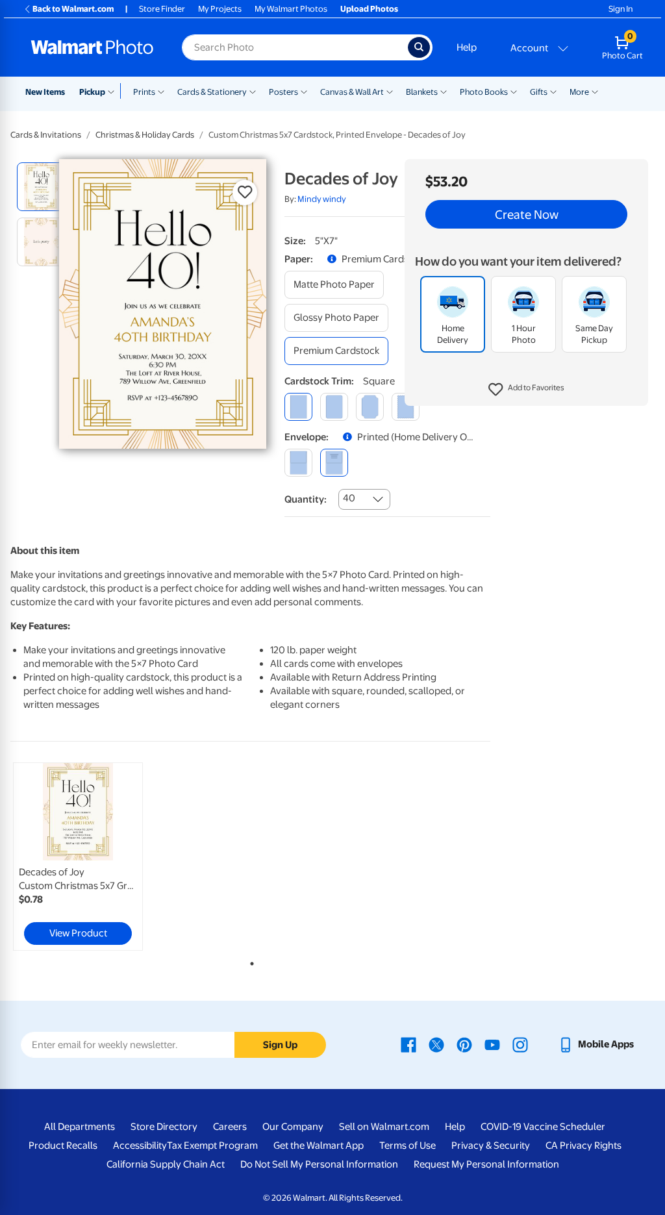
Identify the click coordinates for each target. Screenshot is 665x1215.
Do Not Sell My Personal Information (319, 1164)
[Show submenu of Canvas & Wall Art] (390, 91)
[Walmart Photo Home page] (92, 47)
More (579, 92)
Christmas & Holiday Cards (144, 135)
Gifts (538, 92)
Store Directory (164, 1127)
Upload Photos (369, 9)
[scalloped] (406, 407)
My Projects (220, 9)
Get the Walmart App (318, 1145)
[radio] (41, 186)
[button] (526, 390)
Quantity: (305, 499)
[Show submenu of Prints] (161, 91)
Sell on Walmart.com (384, 1127)
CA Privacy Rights (583, 1145)
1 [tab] (249, 961)
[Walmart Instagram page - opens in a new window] (520, 1044)
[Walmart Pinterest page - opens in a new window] (464, 1044)
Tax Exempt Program (212, 1145)
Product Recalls (63, 1145)
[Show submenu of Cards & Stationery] (253, 91)
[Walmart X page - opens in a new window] (436, 1044)
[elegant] (370, 407)
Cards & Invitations (45, 135)
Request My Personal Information (486, 1164)
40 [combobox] (349, 498)
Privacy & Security (490, 1145)
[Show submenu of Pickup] (114, 91)
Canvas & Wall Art (352, 92)
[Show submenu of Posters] (304, 91)
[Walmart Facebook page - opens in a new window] (408, 1044)
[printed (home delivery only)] (334, 463)
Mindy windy (321, 199)
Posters (283, 92)
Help (467, 47)
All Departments (79, 1127)
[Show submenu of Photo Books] (514, 91)
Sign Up (280, 1045)
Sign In (621, 9)
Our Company (292, 1127)
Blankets (422, 92)
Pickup (92, 92)
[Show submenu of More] (595, 91)
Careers (230, 1127)
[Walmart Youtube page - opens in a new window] (492, 1044)
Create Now (526, 214)
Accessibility (140, 1145)
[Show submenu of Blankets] (443, 91)
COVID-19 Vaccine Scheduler (543, 1127)
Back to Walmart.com (73, 9)
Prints (144, 92)
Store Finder (162, 9)
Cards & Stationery (212, 92)
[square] (298, 407)
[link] (78, 856)
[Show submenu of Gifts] (553, 91)
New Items (45, 92)
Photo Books (484, 92)
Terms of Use (407, 1145)
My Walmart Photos (291, 9)
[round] (334, 407)
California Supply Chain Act (166, 1164)
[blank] (298, 463)
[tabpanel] (90, 856)
